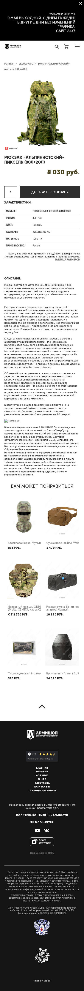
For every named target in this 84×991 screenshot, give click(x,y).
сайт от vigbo (42, 981)
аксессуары (26, 63)
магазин (9, 63)
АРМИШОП (46, 427)
